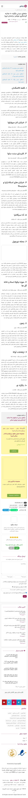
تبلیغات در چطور (13, 780)
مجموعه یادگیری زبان (14, 481)
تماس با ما (16, 782)
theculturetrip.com (19, 502)
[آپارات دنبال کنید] (14, 702)
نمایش (15, 57)
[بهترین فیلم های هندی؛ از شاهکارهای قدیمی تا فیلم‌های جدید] (22, 656)
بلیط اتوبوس (23, 713)
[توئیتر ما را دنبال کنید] (9, 702)
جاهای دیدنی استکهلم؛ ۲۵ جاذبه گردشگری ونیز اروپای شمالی (16, 419)
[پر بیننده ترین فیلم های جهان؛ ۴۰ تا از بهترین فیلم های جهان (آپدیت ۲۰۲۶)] (22, 683)
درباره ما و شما (6, 780)
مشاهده (14, 451)
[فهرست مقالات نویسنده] (14, 519)
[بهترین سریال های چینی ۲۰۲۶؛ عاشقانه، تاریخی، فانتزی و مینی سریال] (22, 663)
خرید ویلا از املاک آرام (21, 723)
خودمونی (9, 713)
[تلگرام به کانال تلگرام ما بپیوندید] (18, 702)
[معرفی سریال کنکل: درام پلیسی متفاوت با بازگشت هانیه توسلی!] (22, 670)
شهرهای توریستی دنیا (14, 507)
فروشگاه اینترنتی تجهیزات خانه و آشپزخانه (17, 718)
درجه (24, 738)
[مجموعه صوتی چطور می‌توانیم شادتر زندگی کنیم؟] (14, 430)
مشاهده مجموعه (14, 495)
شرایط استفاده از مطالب (8, 782)
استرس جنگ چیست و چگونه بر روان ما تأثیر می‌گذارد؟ (15, 633)
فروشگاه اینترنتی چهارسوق (11, 723)
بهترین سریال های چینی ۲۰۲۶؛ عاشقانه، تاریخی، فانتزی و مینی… (10, 662)
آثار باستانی (15, 40)
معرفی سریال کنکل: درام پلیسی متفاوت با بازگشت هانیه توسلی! (14, 640)
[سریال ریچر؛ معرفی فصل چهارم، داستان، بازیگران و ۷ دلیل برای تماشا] (22, 676)
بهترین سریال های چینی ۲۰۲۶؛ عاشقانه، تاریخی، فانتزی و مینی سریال (15, 619)
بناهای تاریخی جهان (13, 505)
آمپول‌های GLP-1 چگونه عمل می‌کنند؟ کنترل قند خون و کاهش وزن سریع (14, 626)
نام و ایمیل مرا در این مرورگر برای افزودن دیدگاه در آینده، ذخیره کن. (14, 583)
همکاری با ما (22, 782)
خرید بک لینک (8, 720)
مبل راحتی (14, 720)
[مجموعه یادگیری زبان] (14, 469)
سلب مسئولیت (21, 785)
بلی (17, 548)
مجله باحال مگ (10, 725)
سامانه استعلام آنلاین (15, 715)
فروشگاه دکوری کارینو (21, 720)
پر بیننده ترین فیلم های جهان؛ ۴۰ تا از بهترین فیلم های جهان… (10, 682)
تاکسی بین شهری (16, 713)
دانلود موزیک (23, 725)
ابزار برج (17, 728)
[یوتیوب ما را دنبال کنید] (4, 702)
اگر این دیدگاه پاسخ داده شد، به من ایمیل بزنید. (14, 593)
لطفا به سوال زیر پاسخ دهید (20, 587)
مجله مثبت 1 (23, 728)
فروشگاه (22, 780)
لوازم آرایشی (17, 725)
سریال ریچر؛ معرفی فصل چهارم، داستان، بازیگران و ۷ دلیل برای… (11, 675)
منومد (23, 741)
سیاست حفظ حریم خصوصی (10, 785)
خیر (11, 548)
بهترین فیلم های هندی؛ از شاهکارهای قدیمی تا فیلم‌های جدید (15, 612)
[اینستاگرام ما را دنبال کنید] (23, 702)
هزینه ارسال (23, 715)
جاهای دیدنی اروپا (23, 42)
